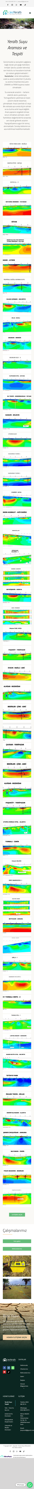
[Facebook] (4, 1367)
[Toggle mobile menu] (30, 13)
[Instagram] (8, 1367)
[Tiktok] (8, 1372)
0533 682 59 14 (12, 1)
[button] (30, 1485)
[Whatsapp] (12, 1367)
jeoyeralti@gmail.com (23, 1)
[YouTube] (4, 1372)
